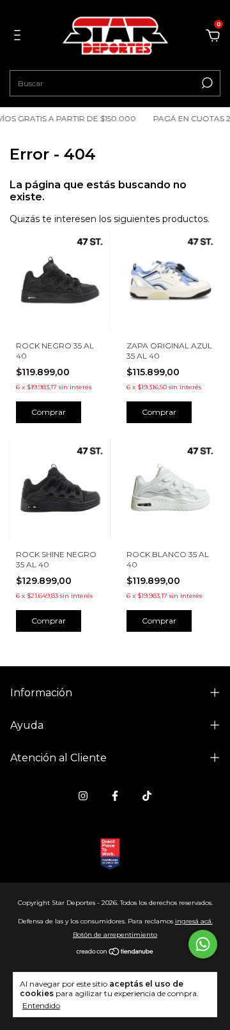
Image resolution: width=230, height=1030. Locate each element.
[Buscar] (206, 83)
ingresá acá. (194, 921)
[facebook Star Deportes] (115, 796)
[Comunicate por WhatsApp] (202, 944)
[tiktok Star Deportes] (147, 796)
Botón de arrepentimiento (115, 934)
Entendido (41, 1005)
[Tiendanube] (115, 953)
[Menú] (19, 37)
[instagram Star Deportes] (83, 796)
